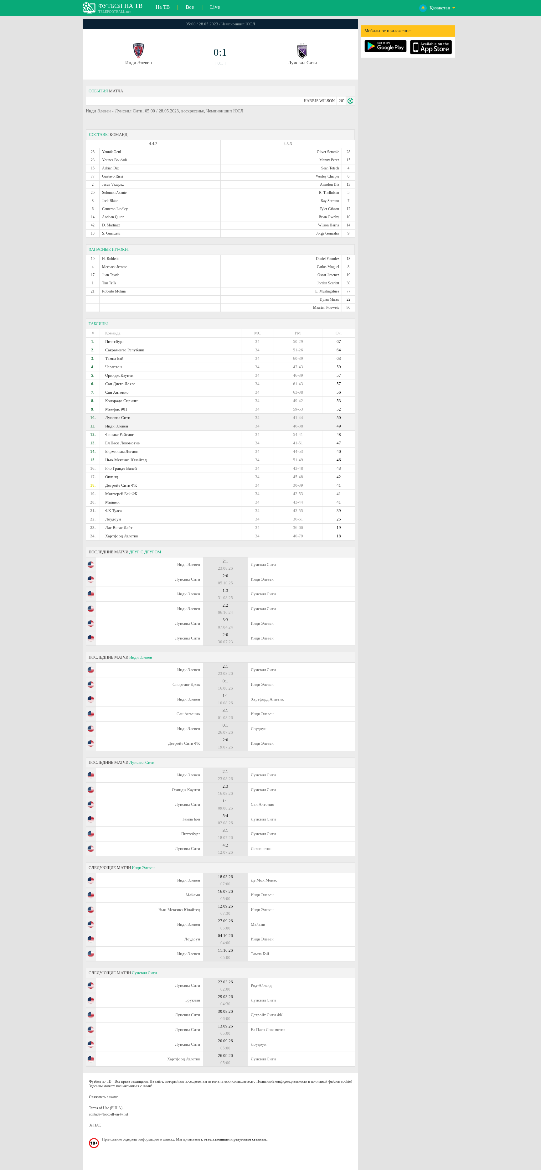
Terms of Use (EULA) (105, 1108)
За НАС (95, 1125)
